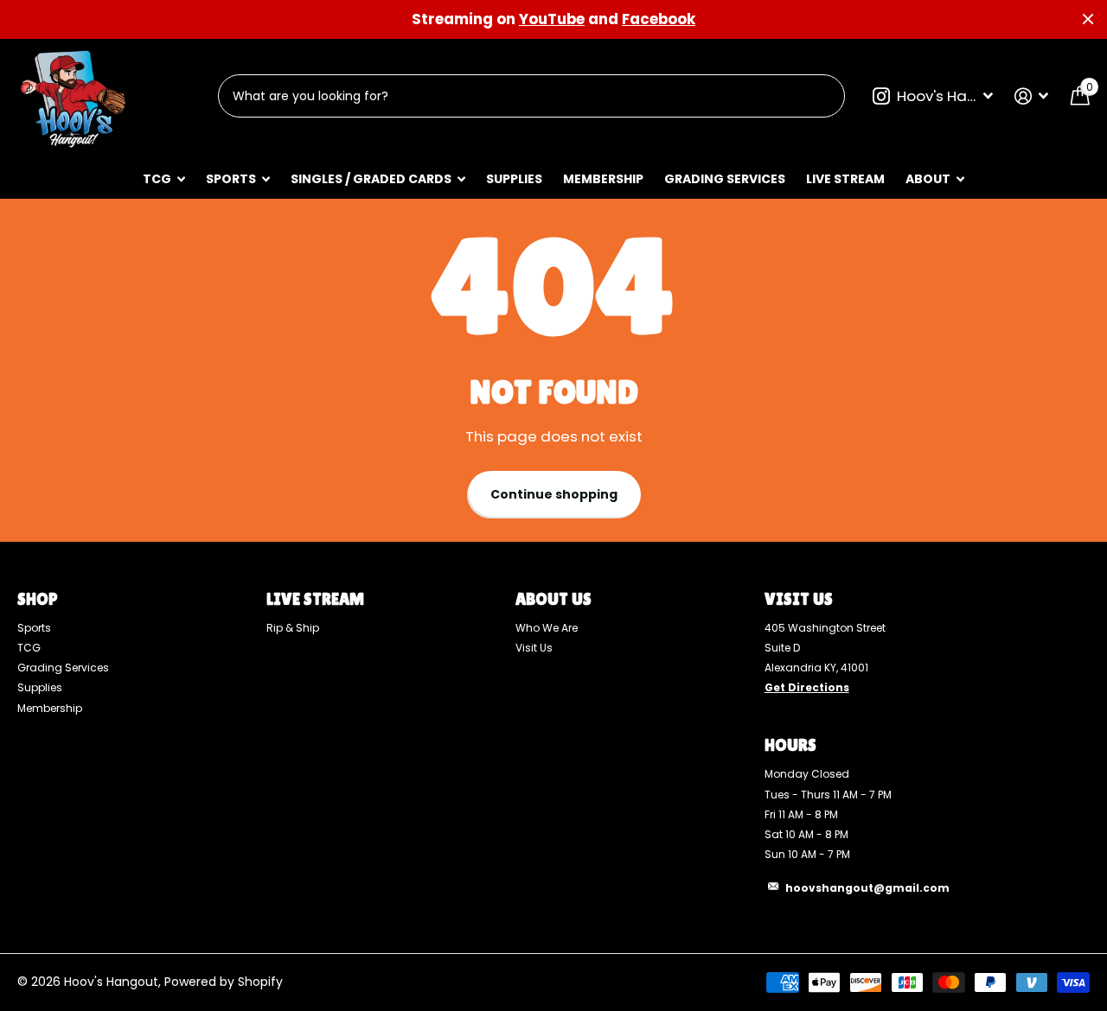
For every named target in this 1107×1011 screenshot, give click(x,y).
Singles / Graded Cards (371, 179)
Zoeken (821, 96)
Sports (231, 179)
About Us (553, 598)
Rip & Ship (292, 627)
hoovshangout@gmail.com (867, 888)
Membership (603, 179)
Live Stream (845, 179)
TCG (157, 179)
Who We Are (546, 627)
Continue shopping (553, 494)
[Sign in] (1031, 96)
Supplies (514, 179)
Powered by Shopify (223, 981)
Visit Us (534, 647)
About (927, 179)
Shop (37, 598)
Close (1088, 19)
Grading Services (724, 179)
